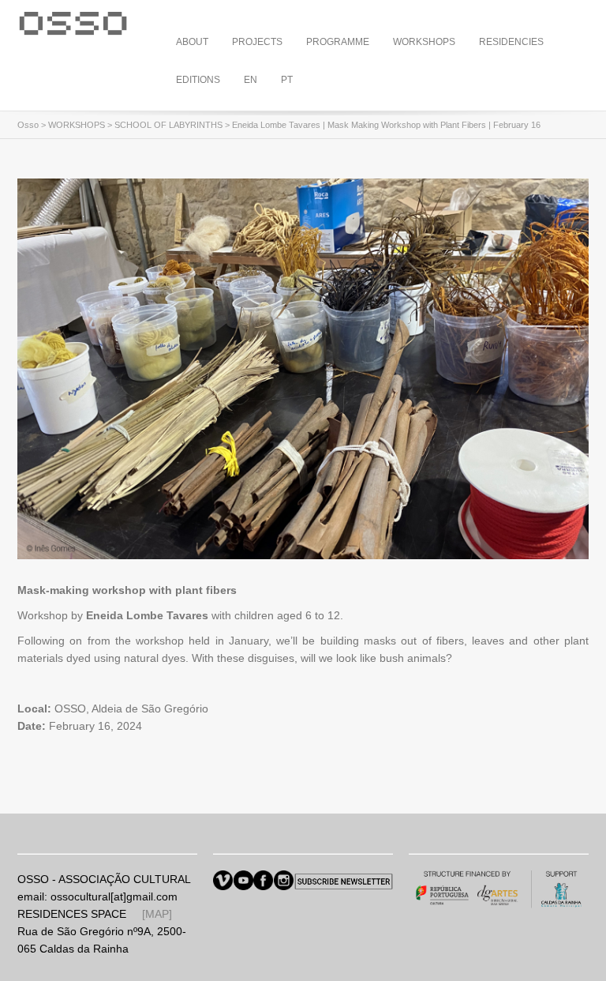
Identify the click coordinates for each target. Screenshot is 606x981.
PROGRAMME (337, 41)
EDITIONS (198, 79)
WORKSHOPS (424, 41)
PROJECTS (257, 41)
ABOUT (192, 41)
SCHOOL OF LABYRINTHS (168, 125)
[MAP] (157, 914)
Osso (28, 125)
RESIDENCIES (511, 41)
